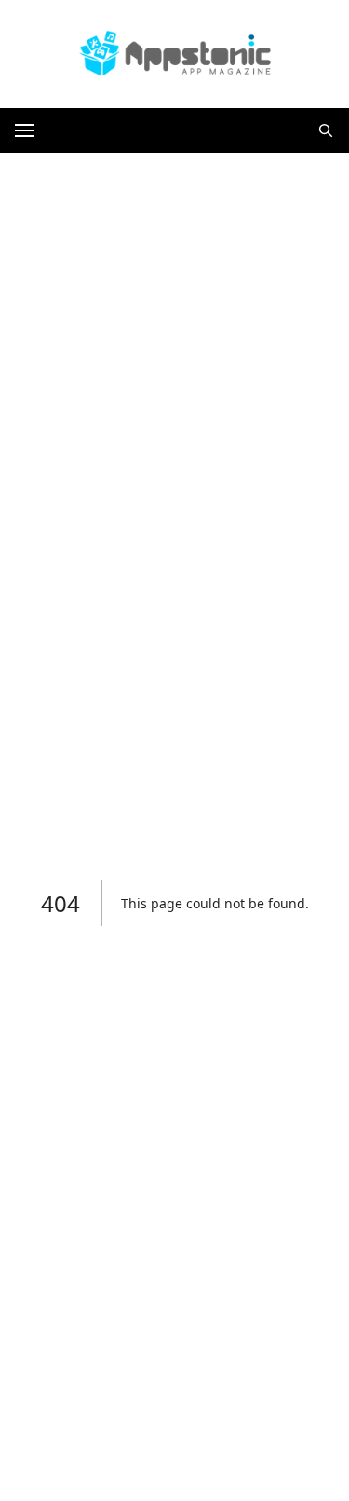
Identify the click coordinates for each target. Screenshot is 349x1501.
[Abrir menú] (24, 130)
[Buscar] (325, 130)
